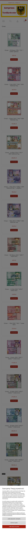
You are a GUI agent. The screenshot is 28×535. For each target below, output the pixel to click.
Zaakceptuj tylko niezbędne (14, 518)
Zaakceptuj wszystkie (14, 526)
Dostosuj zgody (14, 522)
